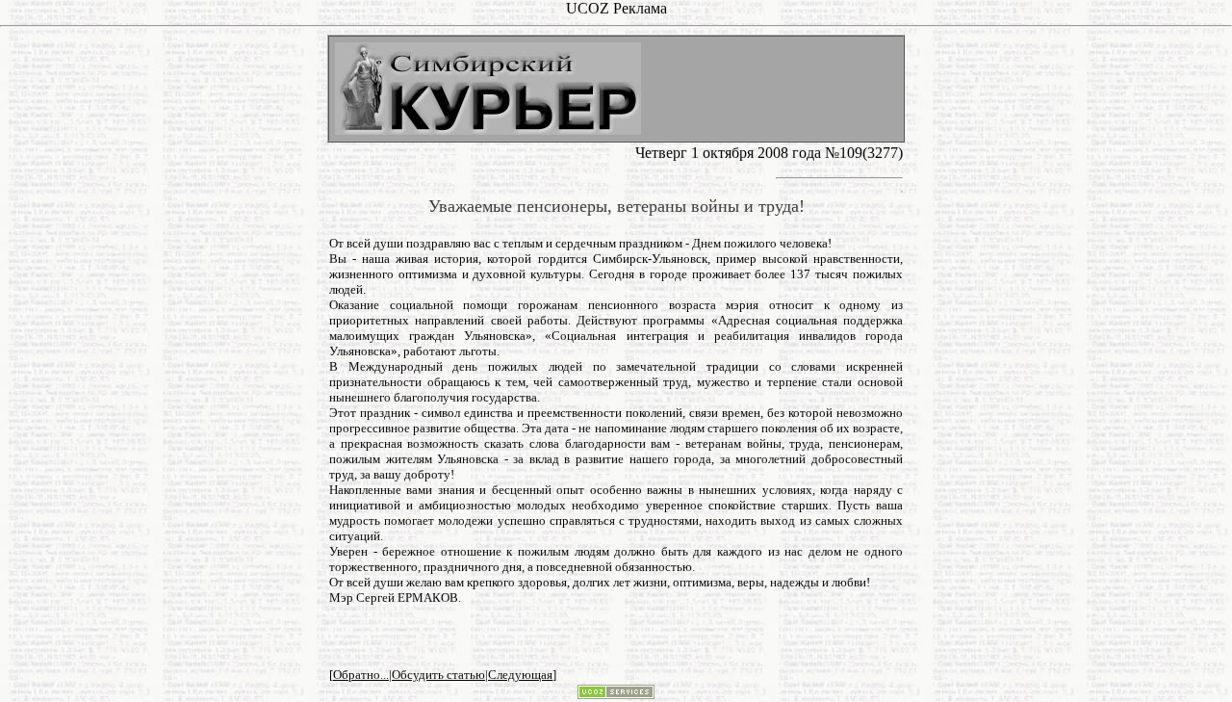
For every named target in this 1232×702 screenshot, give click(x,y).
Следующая (520, 674)
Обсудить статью (438, 674)
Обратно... (361, 674)
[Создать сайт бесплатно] (616, 694)
